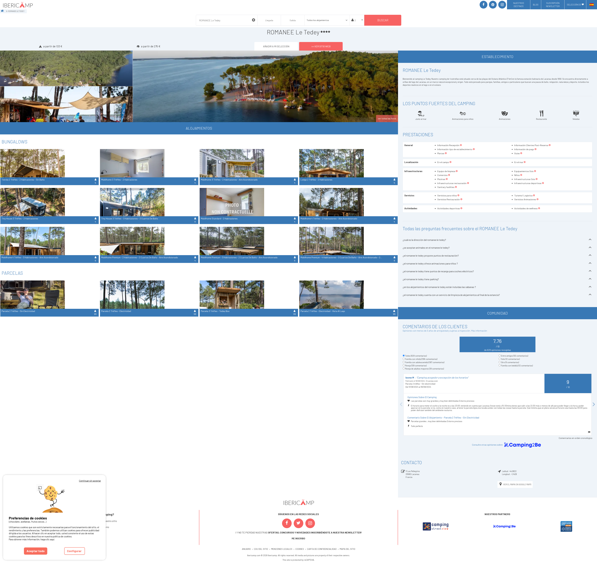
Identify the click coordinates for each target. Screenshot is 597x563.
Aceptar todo (36, 551)
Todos (416, 356)
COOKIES (299, 549)
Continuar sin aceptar (90, 480)
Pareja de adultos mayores (424, 368)
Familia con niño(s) (421, 359)
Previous (401, 404)
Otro (510, 362)
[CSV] (435, 526)
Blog (535, 4)
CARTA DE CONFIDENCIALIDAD (322, 549)
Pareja (416, 365)
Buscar (382, 20)
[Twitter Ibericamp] (298, 523)
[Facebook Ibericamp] (287, 523)
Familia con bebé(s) (517, 365)
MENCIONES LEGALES (281, 549)
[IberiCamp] (17, 4)
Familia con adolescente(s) (424, 362)
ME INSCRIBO (298, 538)
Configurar (74, 551)
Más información (479, 330)
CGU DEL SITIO (261, 549)
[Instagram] (502, 5)
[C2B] (504, 526)
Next (593, 404)
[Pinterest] (493, 5)
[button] (461, 145)
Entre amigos (514, 356)
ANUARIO (246, 549)
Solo (510, 359)
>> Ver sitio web (321, 46)
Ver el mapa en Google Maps (517, 484)
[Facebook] (483, 5)
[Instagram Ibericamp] (310, 523)
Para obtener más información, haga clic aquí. (32, 539)
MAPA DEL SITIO (347, 549)
